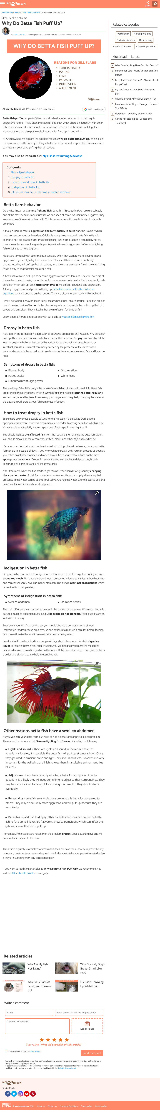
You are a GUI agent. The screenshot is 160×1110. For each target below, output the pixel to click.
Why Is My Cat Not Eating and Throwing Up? (40, 986)
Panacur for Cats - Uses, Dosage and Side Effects (136, 73)
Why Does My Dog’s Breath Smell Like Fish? (92, 968)
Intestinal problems (146, 46)
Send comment (92, 1053)
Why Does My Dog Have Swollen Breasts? (137, 65)
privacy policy (35, 1051)
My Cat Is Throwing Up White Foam (92, 984)
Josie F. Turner (19, 34)
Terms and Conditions (69, 1106)
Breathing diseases (122, 46)
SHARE (147, 6)
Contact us (52, 1106)
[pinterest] (33, 1094)
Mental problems (142, 34)
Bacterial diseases (126, 40)
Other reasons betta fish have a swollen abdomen (41, 192)
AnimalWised (7, 12)
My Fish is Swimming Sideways (62, 156)
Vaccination (123, 34)
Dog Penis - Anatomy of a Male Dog (133, 114)
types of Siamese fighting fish (78, 317)
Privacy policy (86, 1106)
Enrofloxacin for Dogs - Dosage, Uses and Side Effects (136, 106)
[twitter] (14, 1094)
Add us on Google (95, 109)
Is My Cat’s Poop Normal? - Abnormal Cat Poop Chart (136, 82)
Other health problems (31, 12)
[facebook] (8, 1094)
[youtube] (27, 1094)
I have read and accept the (24, 1051)
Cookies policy (101, 1106)
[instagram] (20, 1094)
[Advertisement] (54, 914)
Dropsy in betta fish (23, 177)
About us (41, 1106)
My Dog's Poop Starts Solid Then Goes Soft (135, 92)
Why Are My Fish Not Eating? (38, 966)
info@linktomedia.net (67, 1068)
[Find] (156, 4)
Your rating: (32, 1045)
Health (17, 12)
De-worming (145, 40)
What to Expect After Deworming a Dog (135, 99)
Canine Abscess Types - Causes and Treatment (133, 121)
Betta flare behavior (23, 172)
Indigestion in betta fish (26, 187)
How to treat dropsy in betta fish (31, 182)
